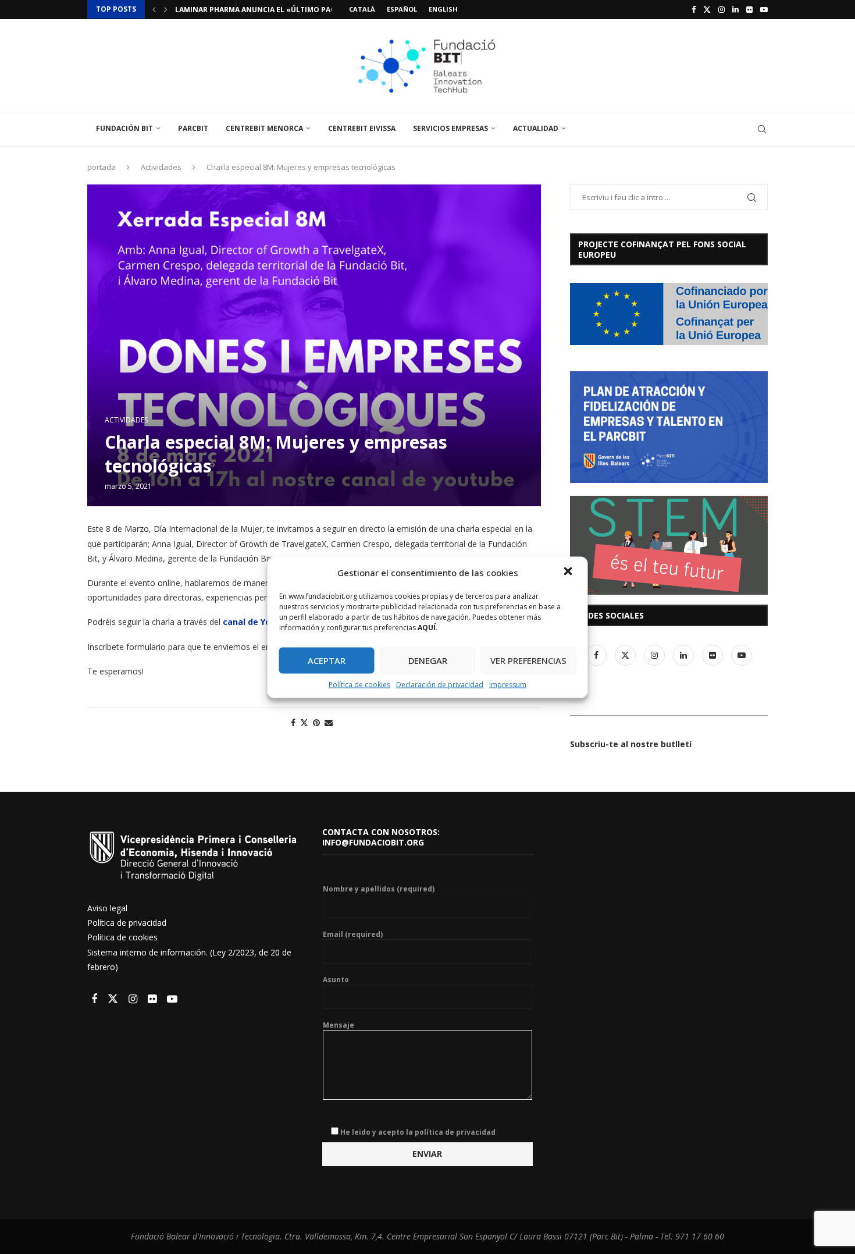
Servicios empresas (450, 128)
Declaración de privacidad (439, 684)
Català (362, 9)
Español (402, 9)
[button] (569, 572)
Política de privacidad (126, 922)
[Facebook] (694, 9)
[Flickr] (749, 9)
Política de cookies (359, 684)
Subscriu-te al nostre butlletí (631, 743)
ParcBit (193, 128)
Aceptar (326, 660)
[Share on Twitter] (304, 722)
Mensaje (338, 1025)
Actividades (161, 167)
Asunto (336, 980)
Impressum (507, 684)
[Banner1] (669, 314)
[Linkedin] (735, 9)
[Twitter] (707, 9)
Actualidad (535, 128)
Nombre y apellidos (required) (378, 889)
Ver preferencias (528, 660)
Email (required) (353, 934)
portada (101, 167)
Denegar (427, 660)
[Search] (762, 129)
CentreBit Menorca (264, 128)
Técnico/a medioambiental (228, 10)
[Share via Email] (329, 722)
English (443, 9)
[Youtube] (764, 9)
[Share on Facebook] (293, 722)
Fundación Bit (124, 128)
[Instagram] (721, 9)
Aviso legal (107, 908)
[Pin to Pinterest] (316, 722)
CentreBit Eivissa (362, 128)
